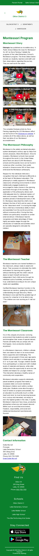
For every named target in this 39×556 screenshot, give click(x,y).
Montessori (21, 29)
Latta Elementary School (18, 507)
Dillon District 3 (12, 24)
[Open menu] (5, 13)
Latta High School (18, 514)
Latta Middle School (18, 511)
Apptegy (23, 553)
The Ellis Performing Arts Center (18, 518)
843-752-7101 (21, 490)
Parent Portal (17, 3)
